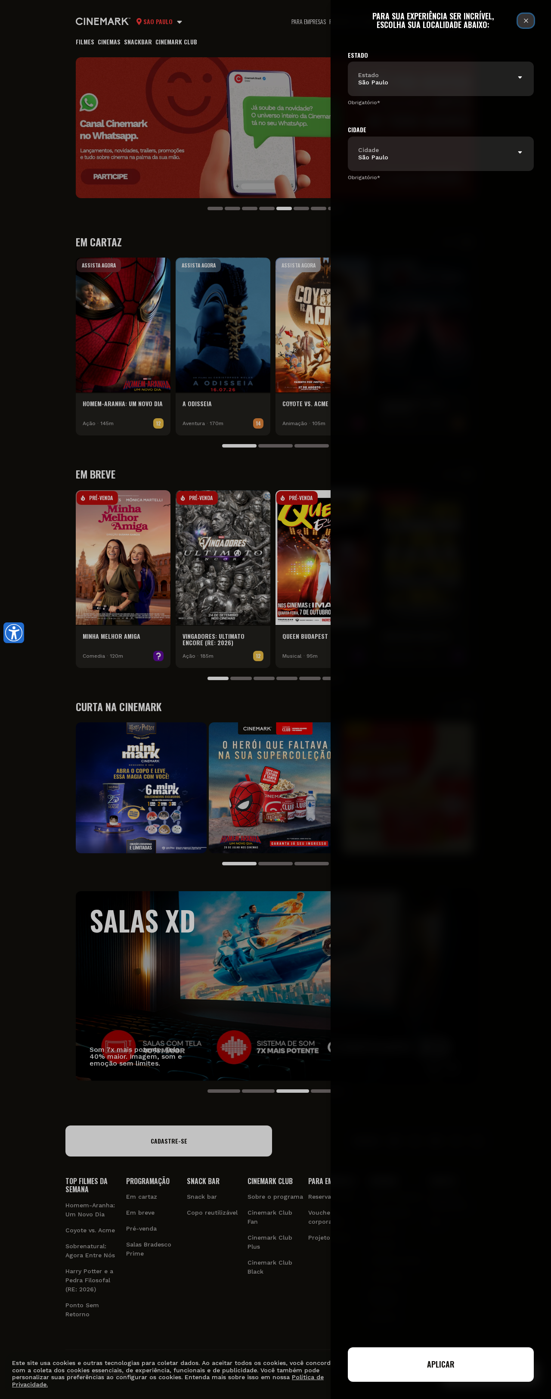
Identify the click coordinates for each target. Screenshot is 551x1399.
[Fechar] (526, 21)
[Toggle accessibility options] (13, 632)
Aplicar (441, 1364)
